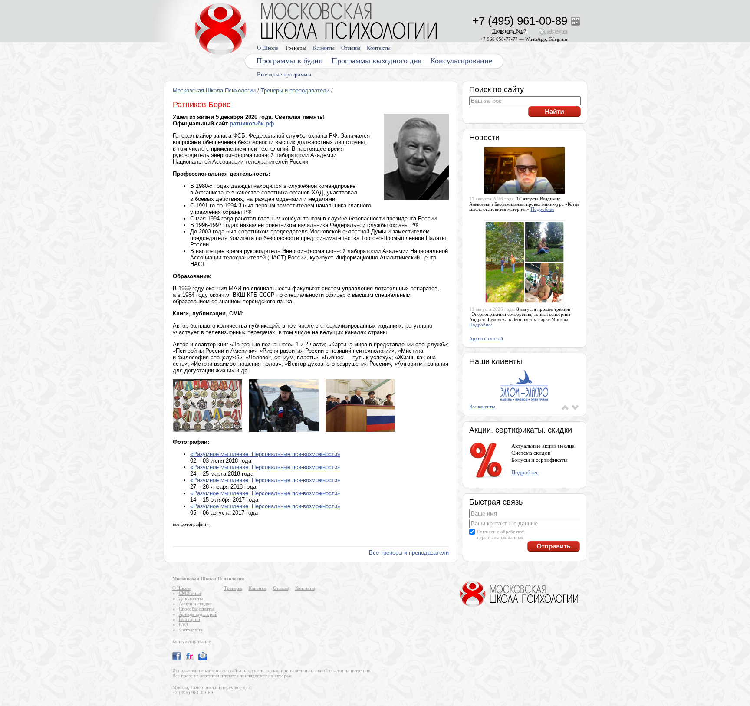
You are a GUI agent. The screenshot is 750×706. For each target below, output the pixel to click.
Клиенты (324, 48)
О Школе (267, 48)
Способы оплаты (196, 608)
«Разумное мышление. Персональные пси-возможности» (265, 454)
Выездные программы (284, 74)
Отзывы (350, 48)
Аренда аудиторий (198, 614)
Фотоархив (190, 629)
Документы (191, 598)
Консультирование (461, 60)
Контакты (379, 48)
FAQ (183, 624)
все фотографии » (191, 524)
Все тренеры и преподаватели (409, 552)
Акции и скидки (195, 603)
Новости (484, 137)
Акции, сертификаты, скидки (520, 430)
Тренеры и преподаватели (295, 90)
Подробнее (542, 209)
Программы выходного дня (376, 60)
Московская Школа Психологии (214, 90)
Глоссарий (189, 619)
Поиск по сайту (496, 89)
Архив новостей (486, 338)
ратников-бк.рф (252, 123)
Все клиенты (482, 406)
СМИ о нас (190, 593)
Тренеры (295, 48)
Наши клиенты (495, 361)
